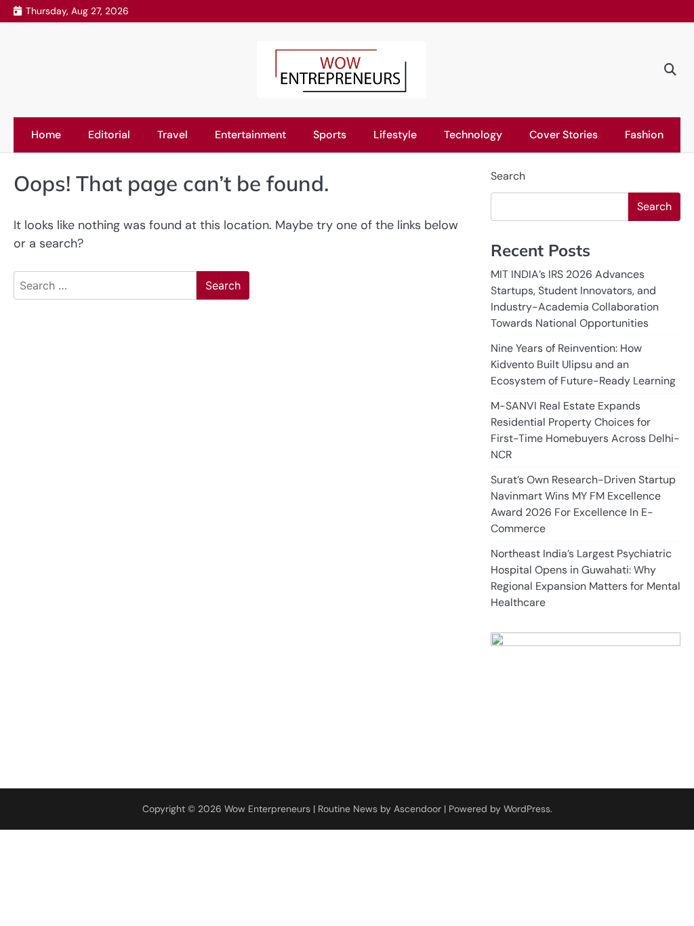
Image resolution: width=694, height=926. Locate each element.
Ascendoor (417, 809)
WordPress (527, 809)
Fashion (644, 134)
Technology (473, 134)
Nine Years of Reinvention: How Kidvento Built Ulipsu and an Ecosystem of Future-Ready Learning (583, 364)
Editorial (109, 134)
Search (508, 176)
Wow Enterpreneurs (267, 809)
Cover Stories (563, 134)
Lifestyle (395, 134)
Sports (329, 134)
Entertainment (250, 134)
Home (46, 134)
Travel (172, 134)
